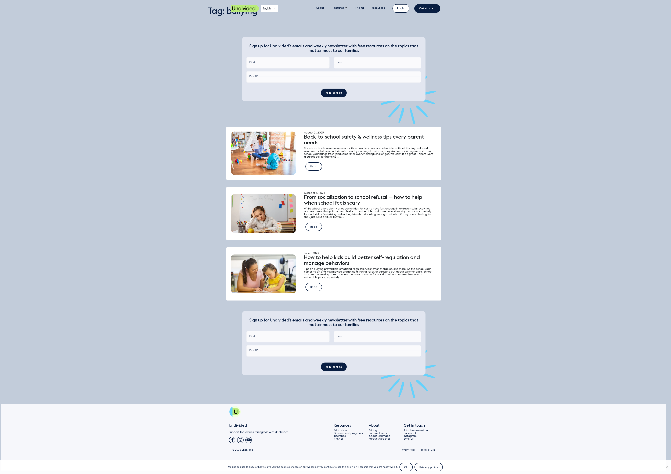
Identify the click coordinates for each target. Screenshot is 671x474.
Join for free (334, 93)
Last (340, 62)
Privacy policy (428, 467)
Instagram (410, 436)
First (252, 62)
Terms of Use (428, 449)
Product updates (379, 438)
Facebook (410, 433)
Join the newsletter (416, 430)
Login (401, 8)
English (267, 8)
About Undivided (379, 436)
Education (340, 430)
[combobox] (269, 8)
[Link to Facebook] (232, 440)
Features (338, 8)
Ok (406, 467)
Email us (409, 438)
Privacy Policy (408, 449)
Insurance (340, 436)
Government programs (348, 433)
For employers (378, 433)
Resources (378, 8)
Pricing (359, 8)
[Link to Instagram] (240, 440)
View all (338, 438)
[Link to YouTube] (248, 440)
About (320, 8)
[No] (666, 467)
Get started (427, 8)
